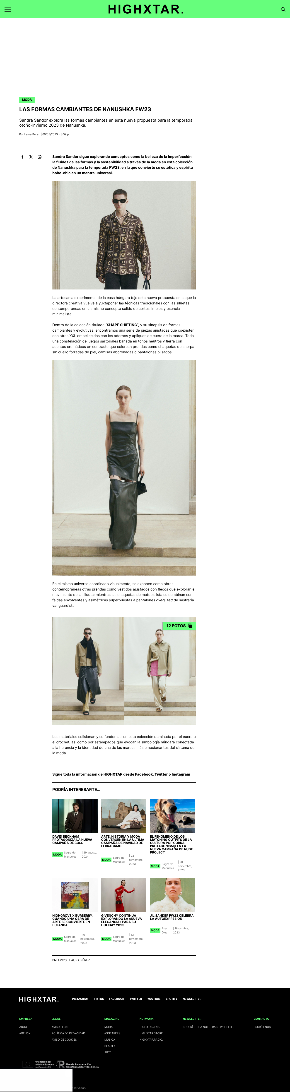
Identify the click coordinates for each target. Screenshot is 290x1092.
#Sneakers (112, 1033)
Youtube (153, 998)
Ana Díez (164, 930)
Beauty (109, 1046)
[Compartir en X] (31, 157)
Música (109, 1039)
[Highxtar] (146, 9)
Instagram (181, 774)
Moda (27, 100)
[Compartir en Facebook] (22, 157)
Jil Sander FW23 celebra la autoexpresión (172, 917)
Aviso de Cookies (64, 1039)
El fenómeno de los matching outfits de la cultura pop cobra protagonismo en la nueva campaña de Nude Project (171, 844)
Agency (25, 1033)
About (24, 1027)
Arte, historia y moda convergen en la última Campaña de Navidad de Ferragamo (122, 841)
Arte (107, 1052)
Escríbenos (262, 1027)
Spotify (172, 998)
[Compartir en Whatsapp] (39, 157)
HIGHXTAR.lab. (150, 1027)
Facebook (144, 774)
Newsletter (192, 998)
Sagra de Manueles (70, 854)
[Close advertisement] (68, 1073)
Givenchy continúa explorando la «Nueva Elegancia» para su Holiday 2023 (121, 920)
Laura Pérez (32, 134)
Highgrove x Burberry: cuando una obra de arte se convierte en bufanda (72, 920)
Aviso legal (60, 1027)
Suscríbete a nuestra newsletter (208, 1027)
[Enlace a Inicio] (38, 1000)
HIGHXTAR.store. (152, 1033)
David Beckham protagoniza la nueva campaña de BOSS (72, 840)
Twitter (161, 774)
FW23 (62, 960)
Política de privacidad (68, 1033)
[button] (8, 9)
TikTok (99, 998)
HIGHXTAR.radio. (151, 1039)
